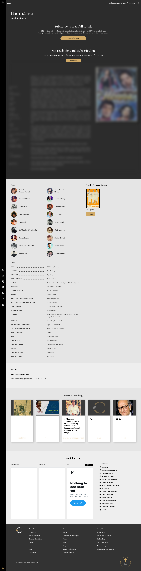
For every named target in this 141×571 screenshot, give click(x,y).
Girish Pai (50, 321)
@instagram (15, 464)
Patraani (93, 419)
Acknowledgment (34, 535)
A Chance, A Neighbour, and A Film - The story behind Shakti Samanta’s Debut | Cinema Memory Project (72, 426)
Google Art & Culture (104, 535)
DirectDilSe (105, 488)
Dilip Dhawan (24, 214)
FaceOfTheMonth (107, 473)
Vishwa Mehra (60, 254)
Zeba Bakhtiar (60, 190)
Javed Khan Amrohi (26, 246)
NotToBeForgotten (108, 476)
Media (31, 546)
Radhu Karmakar (52, 291)
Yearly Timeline (102, 529)
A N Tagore (50, 356)
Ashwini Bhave (24, 199)
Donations (32, 532)
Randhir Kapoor (19, 18)
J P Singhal (50, 352)
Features (65, 529)
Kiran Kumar (60, 207)
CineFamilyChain (107, 503)
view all (90, 214)
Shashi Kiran (59, 246)
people (124, 438)
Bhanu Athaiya (52, 314)
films (9, 3)
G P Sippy (119, 419)
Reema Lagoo (24, 238)
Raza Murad (59, 222)
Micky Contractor (60, 321)
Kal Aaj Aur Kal (91, 210)
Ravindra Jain (51, 279)
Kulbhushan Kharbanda (28, 230)
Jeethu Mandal (52, 295)
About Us (32, 529)
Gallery (31, 542)
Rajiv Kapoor (51, 275)
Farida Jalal (23, 207)
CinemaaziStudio (107, 497)
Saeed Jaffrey (60, 199)
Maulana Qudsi (73, 283)
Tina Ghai (22, 222)
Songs (65, 546)
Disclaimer (32, 552)
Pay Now (73, 60)
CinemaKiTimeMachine (109, 491)
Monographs (101, 532)
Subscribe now (73, 38)
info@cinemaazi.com (32, 562)
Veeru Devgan (51, 310)
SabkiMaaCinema (107, 482)
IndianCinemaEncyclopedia (110, 485)
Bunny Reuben (52, 340)
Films (64, 542)
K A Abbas (50, 287)
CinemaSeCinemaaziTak (109, 470)
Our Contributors (102, 542)
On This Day (101, 539)
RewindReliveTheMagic (109, 479)
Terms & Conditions (35, 539)
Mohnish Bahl (60, 238)
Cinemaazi (105, 467)
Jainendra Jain (51, 348)
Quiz (30, 549)
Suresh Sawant (52, 302)
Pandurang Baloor (53, 299)
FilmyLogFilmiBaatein (109, 500)
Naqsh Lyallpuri (62, 283)
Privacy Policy (101, 546)
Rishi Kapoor (24, 190)
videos (48, 438)
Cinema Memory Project (71, 535)
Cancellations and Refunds (105, 549)
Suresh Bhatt (51, 306)
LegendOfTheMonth (108, 506)
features (22, 438)
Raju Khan (59, 306)
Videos (65, 532)
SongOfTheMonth (107, 494)
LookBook (105, 509)
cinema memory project (73, 438)
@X (68, 464)
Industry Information (69, 549)
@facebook (42, 464)
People (65, 539)
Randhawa (23, 254)
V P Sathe (58, 287)
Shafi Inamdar (60, 230)
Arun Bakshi (59, 214)
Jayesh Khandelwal (53, 325)
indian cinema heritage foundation (122, 3)
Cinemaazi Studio (68, 552)
